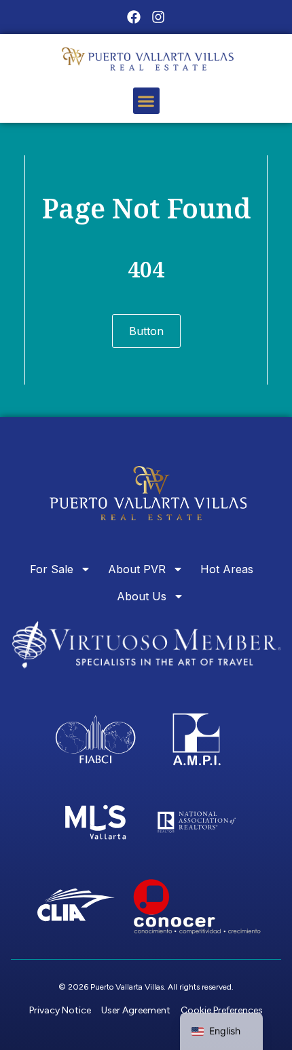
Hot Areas (226, 569)
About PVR (137, 569)
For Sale (51, 569)
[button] (146, 101)
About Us (141, 596)
